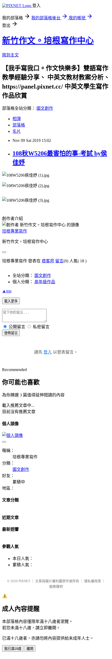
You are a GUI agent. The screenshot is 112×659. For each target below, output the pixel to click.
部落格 (19, 125)
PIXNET (24, 581)
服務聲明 (56, 586)
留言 (59, 261)
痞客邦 (48, 261)
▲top (6, 291)
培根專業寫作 (14, 231)
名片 (17, 131)
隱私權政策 (92, 581)
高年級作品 (44, 282)
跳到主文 (10, 55)
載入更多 (11, 301)
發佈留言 (11, 333)
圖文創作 (44, 108)
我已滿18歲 (12, 649)
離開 (30, 649)
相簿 (17, 119)
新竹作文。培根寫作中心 (48, 40)
